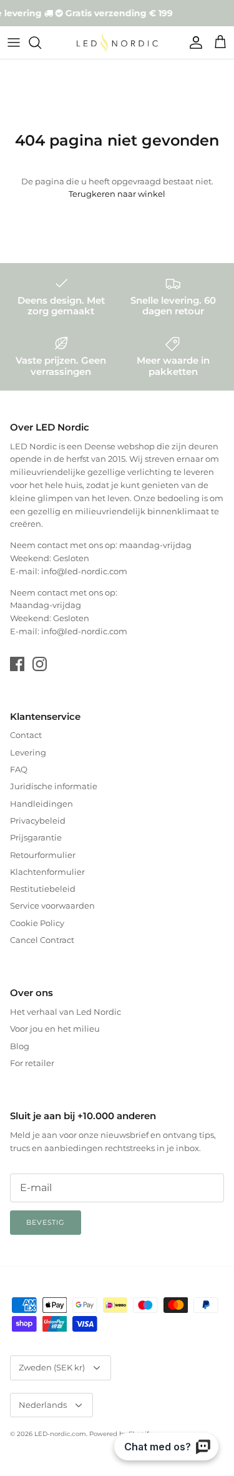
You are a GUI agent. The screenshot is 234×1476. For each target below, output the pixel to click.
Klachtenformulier (47, 872)
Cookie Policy (37, 923)
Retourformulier (43, 855)
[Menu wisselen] (13, 42)
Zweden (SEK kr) (52, 1367)
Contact (26, 735)
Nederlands (43, 1405)
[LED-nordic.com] (117, 42)
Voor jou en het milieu (55, 1029)
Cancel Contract (42, 940)
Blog (19, 1046)
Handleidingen (41, 804)
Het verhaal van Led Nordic (65, 1012)
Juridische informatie (53, 786)
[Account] (193, 42)
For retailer (32, 1063)
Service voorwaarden (52, 905)
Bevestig (45, 1222)
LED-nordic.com (60, 1434)
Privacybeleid (38, 820)
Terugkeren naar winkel (117, 194)
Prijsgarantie (36, 837)
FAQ (18, 769)
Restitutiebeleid (43, 889)
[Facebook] (17, 664)
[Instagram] (39, 664)
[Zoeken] (41, 42)
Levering (28, 752)
